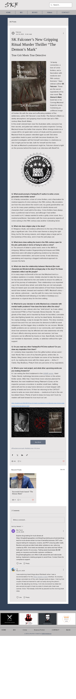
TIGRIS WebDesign (46, 633)
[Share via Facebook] (12, 455)
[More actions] (63, 33)
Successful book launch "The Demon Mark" (22, 493)
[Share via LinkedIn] (22, 455)
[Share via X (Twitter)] (17, 455)
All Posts (13, 22)
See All (62, 469)
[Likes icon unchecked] (17, 563)
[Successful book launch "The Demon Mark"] (23, 480)
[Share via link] (27, 455)
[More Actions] (63, 531)
